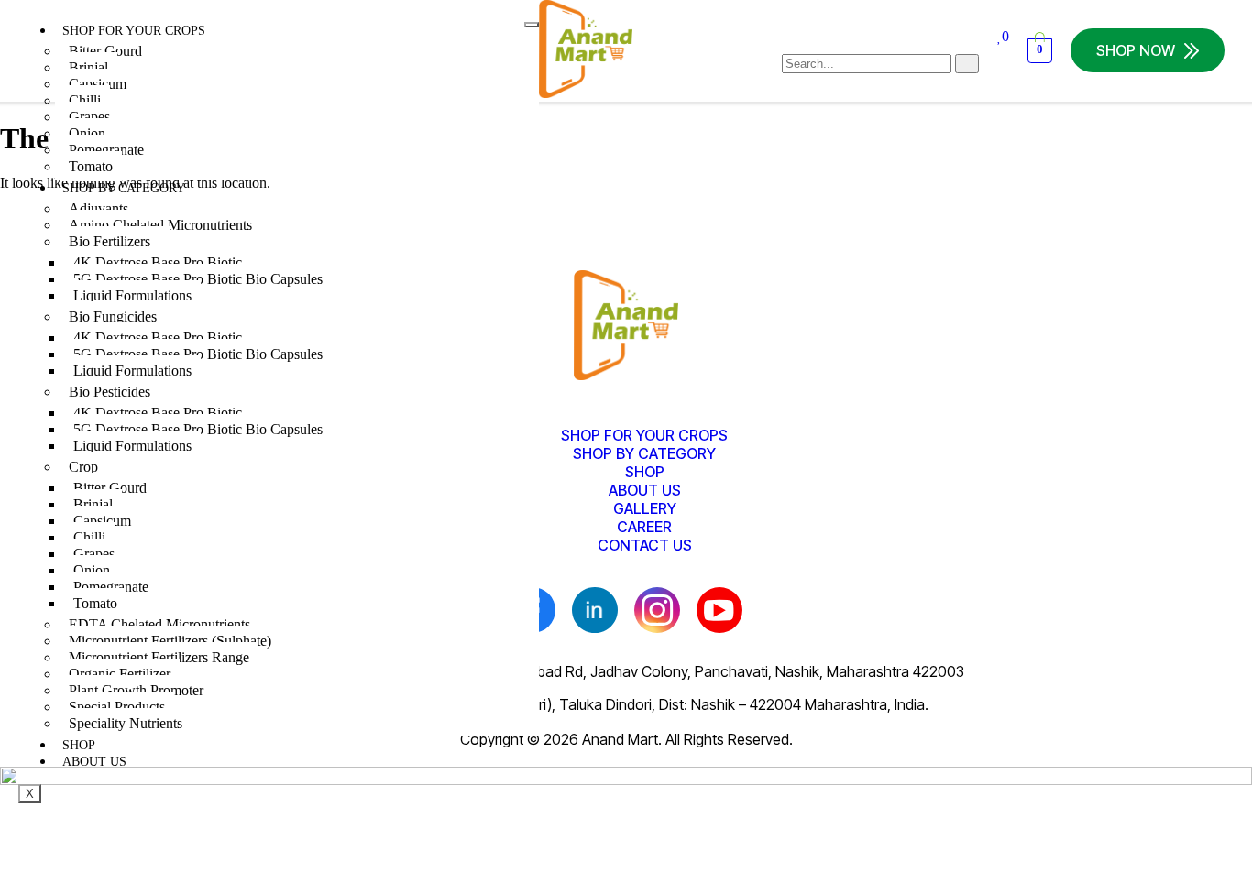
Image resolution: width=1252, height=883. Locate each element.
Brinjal (88, 67)
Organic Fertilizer (119, 673)
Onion (87, 133)
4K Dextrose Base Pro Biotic (157, 262)
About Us (94, 762)
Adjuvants (98, 208)
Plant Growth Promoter (136, 690)
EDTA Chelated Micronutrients (159, 624)
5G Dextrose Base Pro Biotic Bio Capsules (198, 279)
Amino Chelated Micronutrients (160, 225)
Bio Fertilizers (109, 241)
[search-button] (967, 63)
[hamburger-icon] (531, 24)
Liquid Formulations (132, 295)
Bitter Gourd (105, 51)
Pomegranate (106, 150)
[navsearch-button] (790, 43)
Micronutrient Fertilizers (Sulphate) (170, 641)
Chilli (85, 100)
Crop (83, 466)
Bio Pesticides (109, 391)
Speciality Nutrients (125, 723)
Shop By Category (123, 188)
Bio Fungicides (113, 316)
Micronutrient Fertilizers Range (159, 657)
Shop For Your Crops (133, 31)
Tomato (91, 166)
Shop (78, 745)
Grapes (89, 117)
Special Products (117, 706)
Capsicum (97, 84)
